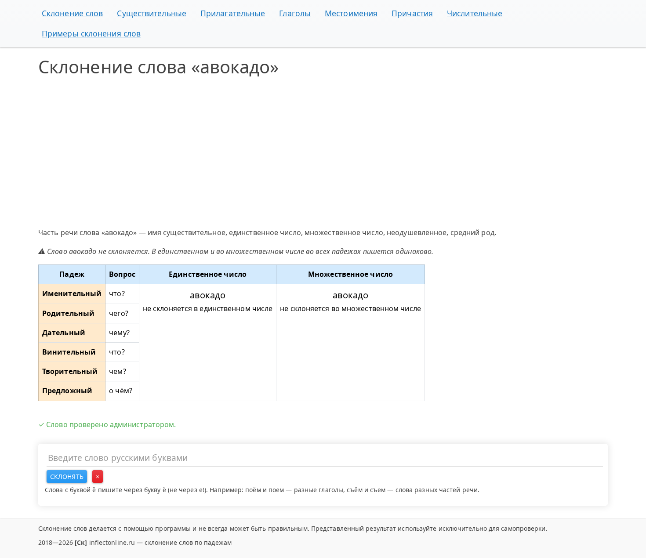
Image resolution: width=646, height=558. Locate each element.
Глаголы (295, 13)
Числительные (474, 13)
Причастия (412, 13)
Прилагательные (232, 13)
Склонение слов (72, 13)
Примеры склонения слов (91, 33)
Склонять (66, 476)
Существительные (151, 13)
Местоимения (351, 13)
